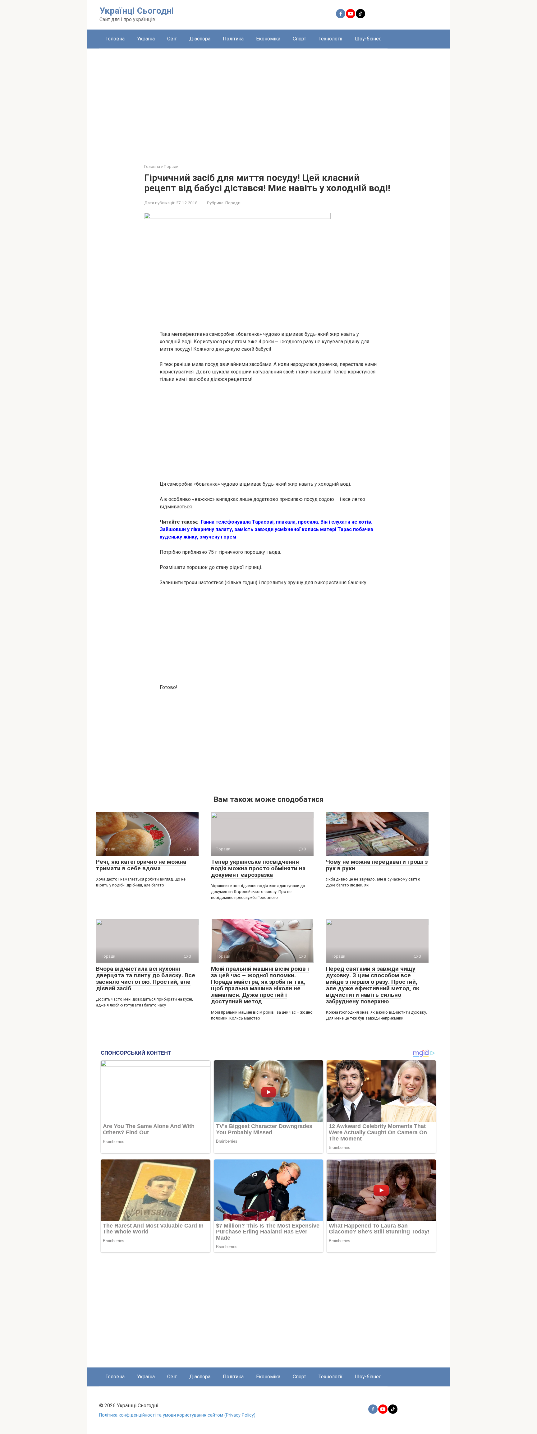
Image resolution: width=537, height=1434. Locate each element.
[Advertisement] (268, 101)
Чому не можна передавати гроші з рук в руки (377, 865)
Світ (172, 39)
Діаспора (199, 39)
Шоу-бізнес (368, 39)
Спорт (299, 39)
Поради (233, 202)
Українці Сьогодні (136, 11)
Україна (146, 39)
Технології (330, 39)
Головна (115, 39)
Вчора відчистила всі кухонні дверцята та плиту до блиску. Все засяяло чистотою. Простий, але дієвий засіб (145, 978)
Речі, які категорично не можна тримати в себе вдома (141, 865)
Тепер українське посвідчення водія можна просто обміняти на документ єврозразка (258, 868)
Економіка (268, 39)
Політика (233, 39)
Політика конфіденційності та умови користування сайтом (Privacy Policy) (177, 1415)
